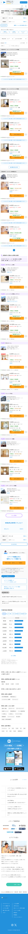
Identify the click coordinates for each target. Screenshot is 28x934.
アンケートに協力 (17, 910)
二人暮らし (11, 714)
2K (20, 728)
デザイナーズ (11, 708)
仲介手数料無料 (5, 696)
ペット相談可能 (21, 711)
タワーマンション (20, 708)
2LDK (3, 731)
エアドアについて (6, 903)
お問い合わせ (16, 905)
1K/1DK (9, 613)
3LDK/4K (24, 613)
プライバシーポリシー (18, 917)
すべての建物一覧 (6, 905)
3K (6, 731)
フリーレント (15, 699)
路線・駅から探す (6, 910)
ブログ (4, 912)
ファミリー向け (18, 714)
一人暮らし (4, 714)
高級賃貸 (4, 716)
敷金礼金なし (13, 696)
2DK (24, 728)
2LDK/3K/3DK (19, 613)
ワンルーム (4, 613)
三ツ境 (17, 684)
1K (9, 728)
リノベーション (11, 716)
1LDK (17, 728)
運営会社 (15, 912)
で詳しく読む (17, 884)
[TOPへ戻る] (6, 7)
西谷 (3, 684)
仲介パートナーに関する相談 (19, 908)
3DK (10, 731)
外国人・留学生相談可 (6, 719)
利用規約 (15, 914)
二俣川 (12, 684)
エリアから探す (6, 908)
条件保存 (4, 25)
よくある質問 (16, 903)
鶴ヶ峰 (7, 684)
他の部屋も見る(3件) (14, 167)
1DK (13, 728)
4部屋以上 (20, 731)
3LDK (15, 731)
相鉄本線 (3, 681)
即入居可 (18, 716)
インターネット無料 (6, 699)
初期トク (2, 45)
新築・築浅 (4, 708)
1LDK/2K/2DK (14, 613)
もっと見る (14, 515)
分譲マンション (5, 711)
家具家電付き (13, 711)
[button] (26, 932)
